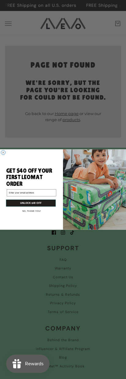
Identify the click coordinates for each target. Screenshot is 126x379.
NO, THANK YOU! (31, 211)
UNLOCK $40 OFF (31, 203)
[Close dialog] (3, 152)
